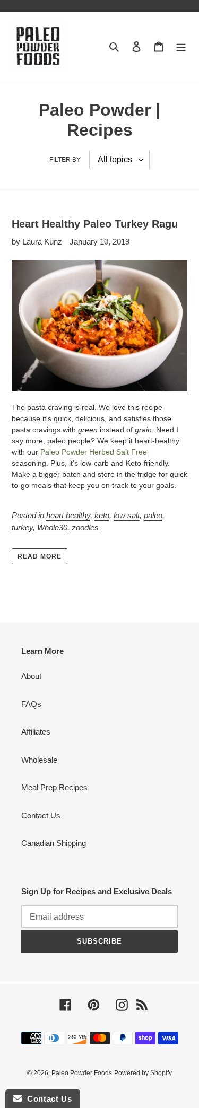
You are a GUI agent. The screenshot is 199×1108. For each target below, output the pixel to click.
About (31, 675)
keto (101, 515)
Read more (40, 556)
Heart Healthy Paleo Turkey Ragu (95, 224)
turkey (22, 527)
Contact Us (40, 815)
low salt (127, 515)
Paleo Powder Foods (81, 1073)
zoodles (85, 527)
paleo (153, 515)
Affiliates (35, 731)
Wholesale (39, 759)
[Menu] (181, 46)
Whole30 (52, 527)
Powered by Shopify (143, 1073)
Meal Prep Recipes (54, 787)
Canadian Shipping (53, 843)
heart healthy (68, 515)
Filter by (65, 159)
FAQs (31, 704)
